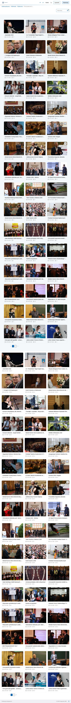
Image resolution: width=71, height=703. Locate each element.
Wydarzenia (20, 6)
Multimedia (13, 6)
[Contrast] (40, 2)
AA (43, 2)
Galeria (47, 2)
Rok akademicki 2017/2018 (30, 6)
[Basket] (51, 2)
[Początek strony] (68, 701)
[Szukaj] (68, 10)
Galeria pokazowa (6, 6)
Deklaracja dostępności (7, 701)
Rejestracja (65, 2)
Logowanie (56, 2)
